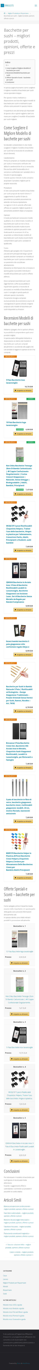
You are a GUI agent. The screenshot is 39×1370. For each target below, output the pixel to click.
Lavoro (5, 1279)
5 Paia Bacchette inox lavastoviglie (15, 381)
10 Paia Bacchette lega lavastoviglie (16, 423)
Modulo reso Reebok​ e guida (13, 1308)
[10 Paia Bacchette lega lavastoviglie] (19, 410)
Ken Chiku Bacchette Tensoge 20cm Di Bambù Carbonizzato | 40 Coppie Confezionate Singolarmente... (20, 999)
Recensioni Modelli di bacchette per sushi (18, 74)
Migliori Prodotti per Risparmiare (18, 13)
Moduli (5, 1286)
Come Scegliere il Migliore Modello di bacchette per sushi (18, 69)
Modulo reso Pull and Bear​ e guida (15, 1312)
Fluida (19, 1363)
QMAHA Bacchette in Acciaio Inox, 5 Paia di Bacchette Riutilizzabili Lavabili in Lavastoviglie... (19, 1146)
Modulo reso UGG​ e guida (12, 1305)
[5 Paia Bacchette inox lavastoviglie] (19, 368)
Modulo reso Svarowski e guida (14, 1319)
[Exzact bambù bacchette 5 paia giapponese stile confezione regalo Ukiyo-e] (19, 629)
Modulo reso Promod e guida (13, 1316)
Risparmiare (7, 1290)
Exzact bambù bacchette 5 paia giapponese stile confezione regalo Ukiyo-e (17, 644)
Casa (5, 1276)
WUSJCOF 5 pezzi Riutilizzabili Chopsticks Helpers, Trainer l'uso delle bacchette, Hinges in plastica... (19, 1095)
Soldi (5, 1294)
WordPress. (26, 1363)
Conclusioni (10, 82)
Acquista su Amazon (24, 390)
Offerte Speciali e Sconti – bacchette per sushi (18, 79)
